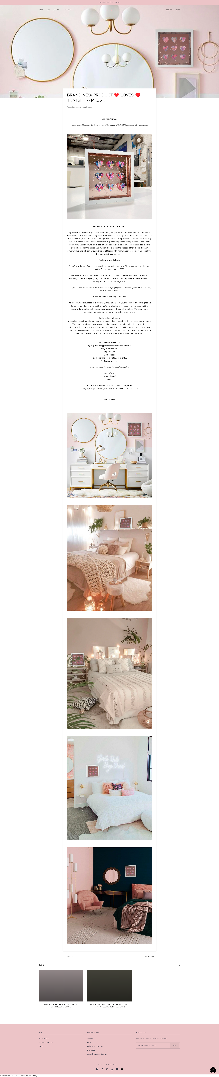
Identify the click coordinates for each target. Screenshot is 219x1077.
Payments (91, 1050)
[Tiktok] (102, 1069)
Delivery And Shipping (95, 1046)
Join (174, 1045)
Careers (41, 1046)
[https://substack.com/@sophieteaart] (122, 1069)
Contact (90, 1038)
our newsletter (80, 306)
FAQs (89, 1042)
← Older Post (68, 956)
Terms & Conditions (46, 1042)
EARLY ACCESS (109, 400)
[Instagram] (112, 1069)
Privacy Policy (44, 1038)
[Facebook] (97, 1069)
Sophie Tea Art (106, 1064)
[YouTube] (117, 1069)
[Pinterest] (107, 1069)
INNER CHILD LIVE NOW (109, 2)
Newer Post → (150, 956)
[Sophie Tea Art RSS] (179, 965)
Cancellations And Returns (96, 1054)
